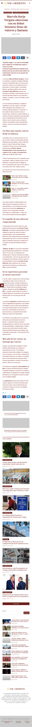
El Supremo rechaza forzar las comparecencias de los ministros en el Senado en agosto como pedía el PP (16, 542)
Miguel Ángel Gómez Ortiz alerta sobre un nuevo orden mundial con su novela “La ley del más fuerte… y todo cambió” (19, 676)
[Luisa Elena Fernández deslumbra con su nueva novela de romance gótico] (7, 628)
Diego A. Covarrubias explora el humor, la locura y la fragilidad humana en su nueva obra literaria (19, 189)
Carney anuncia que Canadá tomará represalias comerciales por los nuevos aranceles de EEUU (15, 463)
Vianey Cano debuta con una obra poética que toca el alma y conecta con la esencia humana (20, 176)
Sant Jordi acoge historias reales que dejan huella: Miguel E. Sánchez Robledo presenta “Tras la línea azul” (20, 645)
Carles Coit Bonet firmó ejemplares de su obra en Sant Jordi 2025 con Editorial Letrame (19, 182)
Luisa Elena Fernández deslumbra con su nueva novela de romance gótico (20, 627)
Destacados (7, 9)
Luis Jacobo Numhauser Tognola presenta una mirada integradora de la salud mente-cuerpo (20, 664)
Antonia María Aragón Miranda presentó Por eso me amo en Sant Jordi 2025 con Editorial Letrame (20, 620)
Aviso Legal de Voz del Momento (7, 722)
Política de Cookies (27, 722)
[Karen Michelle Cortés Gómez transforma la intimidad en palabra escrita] (7, 659)
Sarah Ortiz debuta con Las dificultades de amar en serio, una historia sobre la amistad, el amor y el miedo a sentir (20, 633)
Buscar (4, 611)
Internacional (7, 459)
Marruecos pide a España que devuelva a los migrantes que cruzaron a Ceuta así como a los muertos (16, 489)
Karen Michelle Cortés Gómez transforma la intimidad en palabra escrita (19, 658)
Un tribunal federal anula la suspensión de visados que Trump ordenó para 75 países (14, 516)
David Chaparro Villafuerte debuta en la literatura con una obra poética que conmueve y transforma (19, 670)
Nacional (5, 539)
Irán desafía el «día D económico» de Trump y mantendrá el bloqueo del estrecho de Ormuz (15, 569)
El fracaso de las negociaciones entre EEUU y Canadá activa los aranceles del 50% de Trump (16, 595)
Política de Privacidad (18, 722)
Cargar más (16, 603)
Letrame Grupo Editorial (20, 12)
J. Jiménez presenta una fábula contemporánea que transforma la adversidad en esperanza (20, 195)
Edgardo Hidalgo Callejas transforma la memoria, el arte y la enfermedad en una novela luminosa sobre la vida (20, 639)
